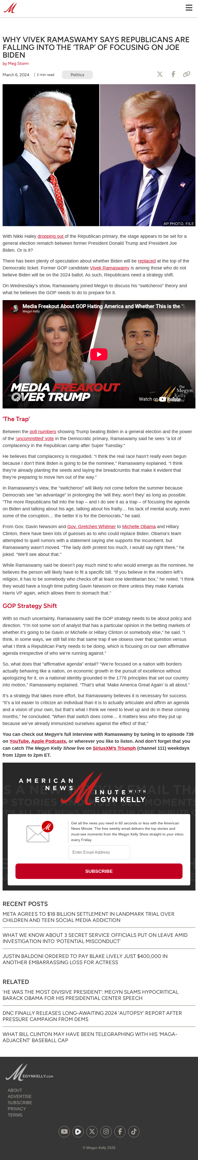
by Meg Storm (16, 63)
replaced (147, 261)
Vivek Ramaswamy (109, 268)
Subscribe (20, 1103)
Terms (15, 1115)
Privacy (17, 1109)
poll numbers (43, 431)
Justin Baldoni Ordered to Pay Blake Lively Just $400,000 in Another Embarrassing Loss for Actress (85, 959)
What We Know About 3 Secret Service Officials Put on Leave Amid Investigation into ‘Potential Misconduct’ (95, 938)
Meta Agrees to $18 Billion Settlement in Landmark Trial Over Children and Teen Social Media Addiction (89, 917)
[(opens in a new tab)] (64, 1131)
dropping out (51, 236)
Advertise (20, 1096)
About (15, 1090)
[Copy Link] (186, 74)
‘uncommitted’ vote (34, 438)
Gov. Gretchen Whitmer (91, 526)
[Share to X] (160, 74)
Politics (77, 74)
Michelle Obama (139, 526)
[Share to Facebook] (173, 74)
